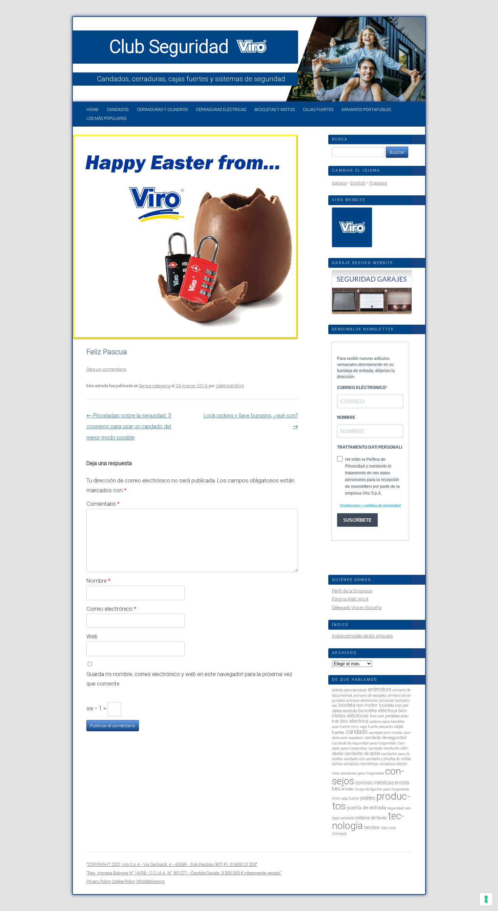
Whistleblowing (150, 881)
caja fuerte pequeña (376, 726)
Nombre (98, 580)
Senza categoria (154, 385)
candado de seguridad (386, 737)
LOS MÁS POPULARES (106, 118)
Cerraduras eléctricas (221, 109)
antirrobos (379, 689)
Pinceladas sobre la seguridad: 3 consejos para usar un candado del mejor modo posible (128, 426)
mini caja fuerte (345, 798)
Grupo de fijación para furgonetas (382, 789)
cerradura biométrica (361, 764)
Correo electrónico (111, 608)
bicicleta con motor (358, 705)
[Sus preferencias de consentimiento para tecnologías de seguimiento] (486, 899)
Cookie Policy (123, 881)
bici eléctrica (354, 721)
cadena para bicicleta (387, 721)
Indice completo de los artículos (362, 635)
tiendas (371, 827)
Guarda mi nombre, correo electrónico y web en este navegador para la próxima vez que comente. (189, 679)
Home (92, 109)
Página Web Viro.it (350, 599)
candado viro (354, 759)
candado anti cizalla (385, 733)
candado (357, 732)
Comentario (103, 503)
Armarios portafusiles (366, 109)
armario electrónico (362, 700)
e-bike (347, 788)
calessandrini (230, 385)
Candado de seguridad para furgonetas (364, 743)
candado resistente (384, 748)
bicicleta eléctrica (377, 711)
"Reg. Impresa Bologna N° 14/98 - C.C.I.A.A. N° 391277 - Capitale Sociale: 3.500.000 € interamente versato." (184, 872)
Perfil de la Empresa (352, 590)
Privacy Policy (98, 881)
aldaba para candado (349, 690)
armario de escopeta (370, 695)
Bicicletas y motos (274, 109)
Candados (117, 109)
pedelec (367, 798)
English (358, 183)
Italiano (339, 183)
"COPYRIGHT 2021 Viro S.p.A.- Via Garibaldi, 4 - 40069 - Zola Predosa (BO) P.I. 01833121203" (171, 864)
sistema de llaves (371, 817)
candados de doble (362, 753)
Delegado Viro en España (356, 607)
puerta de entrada (366, 808)
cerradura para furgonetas (362, 773)
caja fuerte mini (345, 726)
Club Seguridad (171, 46)
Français (378, 183)
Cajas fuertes (318, 109)
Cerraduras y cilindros (162, 109)
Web (92, 636)
